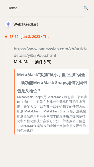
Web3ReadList (26, 24)
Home (12, 8)
